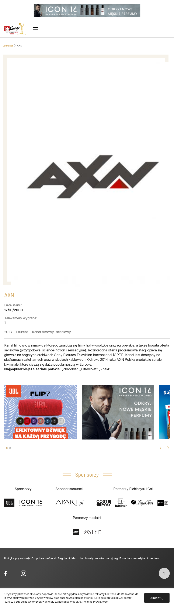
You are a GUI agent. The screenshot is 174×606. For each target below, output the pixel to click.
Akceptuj (156, 598)
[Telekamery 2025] (15, 29)
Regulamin (65, 558)
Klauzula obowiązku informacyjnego (95, 558)
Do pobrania (40, 558)
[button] (7, 448)
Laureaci (8, 45)
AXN (19, 45)
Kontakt (53, 558)
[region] (87, 597)
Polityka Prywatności (95, 601)
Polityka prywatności (18, 558)
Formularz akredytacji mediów (139, 558)
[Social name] (5, 573)
